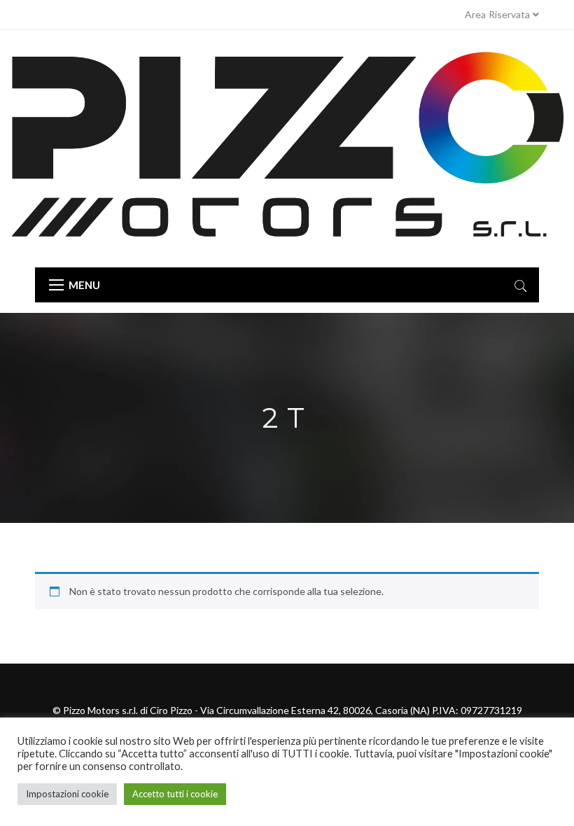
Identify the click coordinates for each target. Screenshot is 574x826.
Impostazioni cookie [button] (67, 793)
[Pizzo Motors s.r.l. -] (287, 149)
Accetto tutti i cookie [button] (175, 793)
